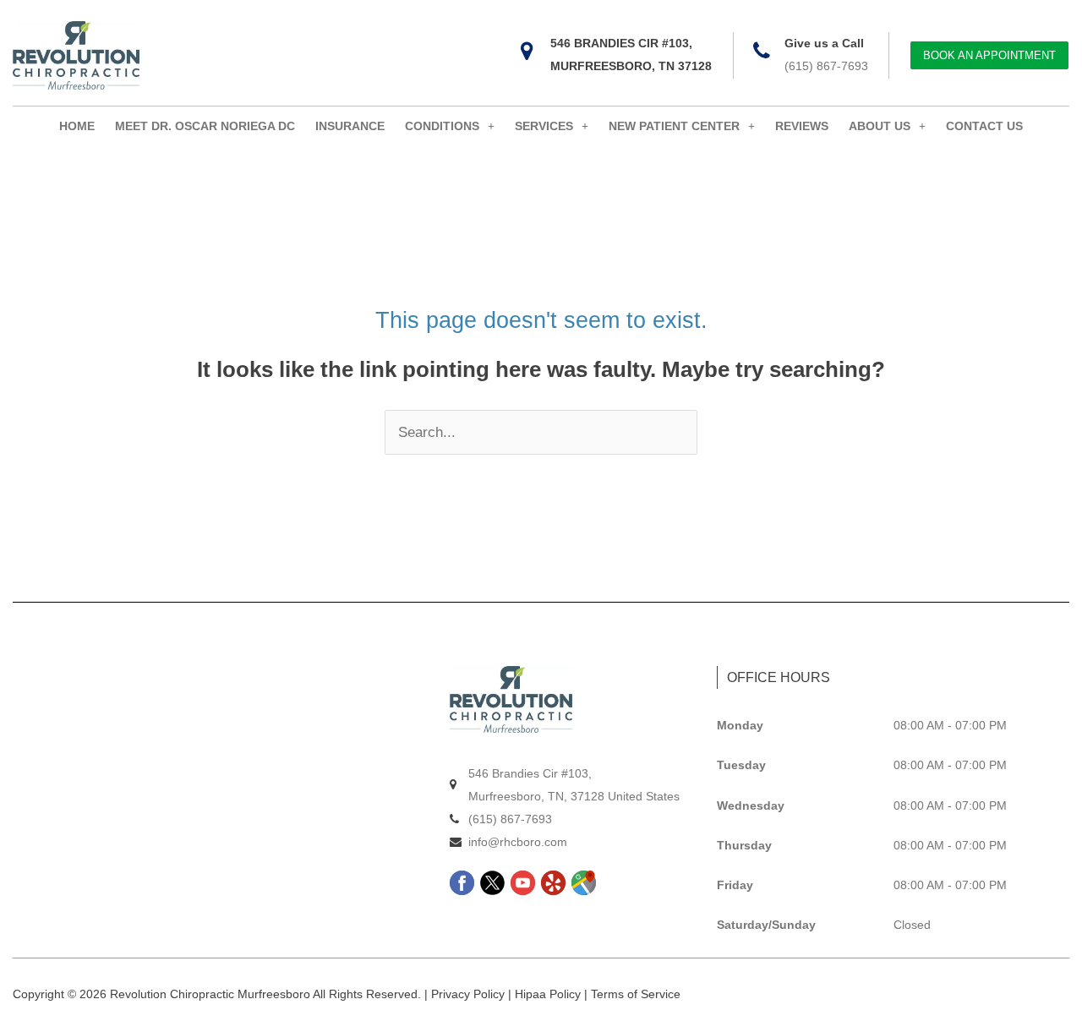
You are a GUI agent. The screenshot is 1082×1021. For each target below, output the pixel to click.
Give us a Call (824, 43)
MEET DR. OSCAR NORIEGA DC (205, 126)
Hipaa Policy (548, 994)
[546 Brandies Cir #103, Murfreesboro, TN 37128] (527, 51)
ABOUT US (879, 126)
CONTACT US (984, 126)
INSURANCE (350, 126)
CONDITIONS (442, 126)
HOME (77, 126)
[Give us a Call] (761, 51)
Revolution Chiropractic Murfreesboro (210, 994)
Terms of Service (635, 994)
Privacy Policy (468, 994)
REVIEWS (801, 126)
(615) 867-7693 (826, 66)
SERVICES (544, 126)
